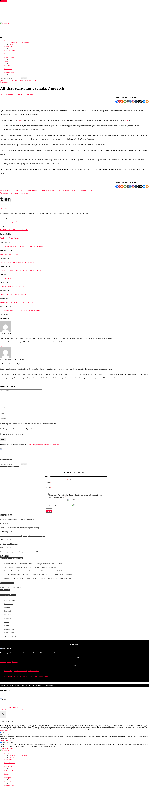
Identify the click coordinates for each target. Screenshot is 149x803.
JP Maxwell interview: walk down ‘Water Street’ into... (20, 12)
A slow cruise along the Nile (12, 286)
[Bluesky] (144, 101)
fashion (19, 190)
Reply (2, 346)
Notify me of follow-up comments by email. (18, 429)
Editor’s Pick (9, 72)
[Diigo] (130, 101)
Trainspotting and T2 (9, 254)
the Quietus (88, 190)
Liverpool (8, 65)
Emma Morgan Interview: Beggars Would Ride (17, 3)
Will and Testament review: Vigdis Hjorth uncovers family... (22, 6)
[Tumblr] (135, 101)
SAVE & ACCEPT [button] (6, 748)
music (54, 190)
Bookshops (8, 54)
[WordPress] (127, 101)
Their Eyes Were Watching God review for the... (18, 16)
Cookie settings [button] (8, 710)
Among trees (5, 278)
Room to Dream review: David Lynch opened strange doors (26, 676)
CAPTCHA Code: (52, 505)
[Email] (125, 101)
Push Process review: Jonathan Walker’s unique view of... (21, 18)
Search (23, 78)
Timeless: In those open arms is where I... (18, 302)
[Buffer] (138, 101)
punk (70, 190)
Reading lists (9, 57)
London (35, 190)
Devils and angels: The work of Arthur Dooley (20, 310)
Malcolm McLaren (45, 190)
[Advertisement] (39, 29)
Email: (48, 488)
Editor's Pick (9, 607)
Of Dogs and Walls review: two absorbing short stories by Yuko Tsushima (45, 574)
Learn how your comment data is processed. (43, 445)
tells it (127, 120)
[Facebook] (116, 101)
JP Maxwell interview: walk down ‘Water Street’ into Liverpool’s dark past (38, 571)
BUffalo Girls (11, 190)
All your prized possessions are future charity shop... (23, 270)
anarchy (3, 190)
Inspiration (8, 69)
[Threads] (141, 101)
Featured (7, 611)
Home (6, 41)
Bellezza (7, 564)
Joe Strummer (27, 190)
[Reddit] (122, 101)
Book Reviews (9, 50)
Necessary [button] (4, 731)
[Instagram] (133, 101)
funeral (21, 120)
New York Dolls (62, 190)
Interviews (8, 46)
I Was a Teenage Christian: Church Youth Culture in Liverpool (33, 567)
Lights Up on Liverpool (8, 8)
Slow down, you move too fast (13, 294)
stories (11, 44)
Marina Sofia (9, 578)
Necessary (6, 733)
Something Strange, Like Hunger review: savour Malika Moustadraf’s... (26, 10)
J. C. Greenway (8, 94)
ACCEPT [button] (19, 710)
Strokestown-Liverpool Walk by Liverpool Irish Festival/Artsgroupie (25, 14)
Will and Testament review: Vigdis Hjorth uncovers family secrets (37, 564)
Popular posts (9, 629)
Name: (48, 482)
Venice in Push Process (8, 19)
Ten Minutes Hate (10, 636)
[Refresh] (75, 505)
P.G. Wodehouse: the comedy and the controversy (21, 246)
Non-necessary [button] (5, 740)
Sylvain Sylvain (78, 190)
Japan (6, 61)
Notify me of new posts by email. (14, 434)
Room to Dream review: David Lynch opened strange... (20, 4)
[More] (147, 101)
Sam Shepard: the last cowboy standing (17, 262)
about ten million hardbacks (19, 43)
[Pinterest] (119, 101)
